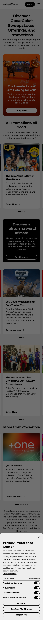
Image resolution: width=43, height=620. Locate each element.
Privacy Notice (9, 574)
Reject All (21, 615)
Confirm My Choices (21, 609)
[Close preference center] (38, 537)
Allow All (21, 603)
